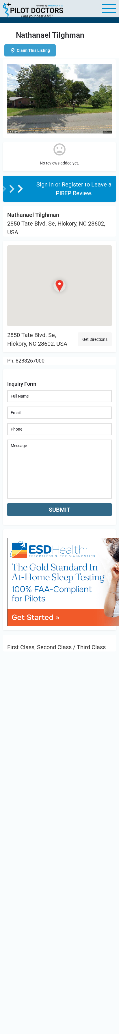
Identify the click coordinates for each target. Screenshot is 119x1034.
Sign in (45, 184)
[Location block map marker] (59, 286)
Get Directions (94, 339)
